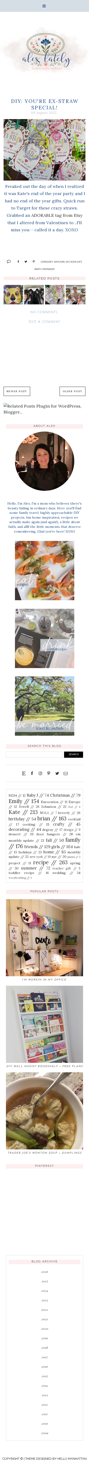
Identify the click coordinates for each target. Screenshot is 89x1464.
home (54, 852)
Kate (23, 812)
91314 (17, 795)
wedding (66, 873)
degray (52, 829)
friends (37, 846)
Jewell (29, 806)
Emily (24, 801)
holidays (30, 852)
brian (52, 818)
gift (79, 261)
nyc (59, 857)
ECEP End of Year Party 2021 (34, 297)
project (20, 863)
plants (73, 857)
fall (55, 840)
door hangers (54, 834)
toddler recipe (29, 873)
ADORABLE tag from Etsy (57, 215)
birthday (22, 819)
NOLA (48, 813)
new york (40, 857)
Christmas (65, 795)
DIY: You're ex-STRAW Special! (55, 299)
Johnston (54, 806)
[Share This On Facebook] (16, 261)
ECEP (73, 261)
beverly (69, 813)
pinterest (48, 269)
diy (68, 261)
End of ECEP (75, 295)
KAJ (74, 807)
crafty (66, 824)
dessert (21, 834)
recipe (50, 862)
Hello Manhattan (72, 1458)
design (72, 830)
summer (35, 868)
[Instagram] (40, 774)
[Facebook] (32, 774)
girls (62, 846)
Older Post (72, 391)
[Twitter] (57, 774)
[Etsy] (24, 774)
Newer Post (17, 391)
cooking (36, 824)
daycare (59, 261)
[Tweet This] (24, 261)
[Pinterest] (48, 774)
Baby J (38, 795)
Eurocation (54, 802)
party (38, 269)
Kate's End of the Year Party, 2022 (13, 299)
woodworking (20, 877)
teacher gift (66, 868)
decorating (25, 829)
